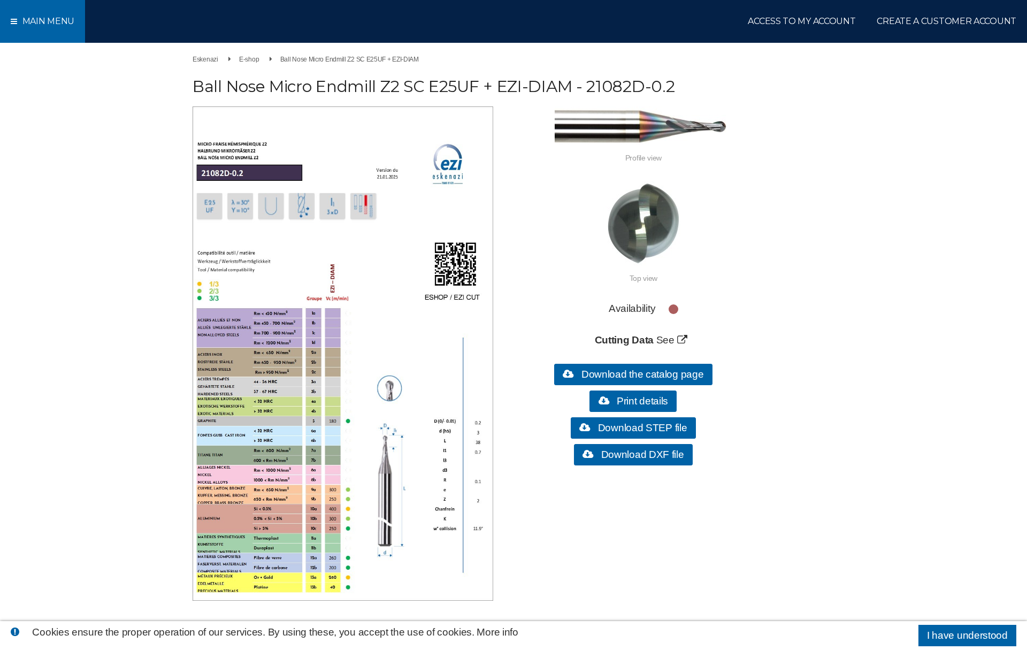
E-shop (249, 59)
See (666, 340)
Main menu (48, 21)
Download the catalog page (641, 374)
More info (497, 632)
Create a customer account (946, 21)
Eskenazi (205, 59)
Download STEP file (641, 427)
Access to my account (801, 21)
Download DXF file (641, 454)
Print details (641, 401)
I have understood (967, 635)
